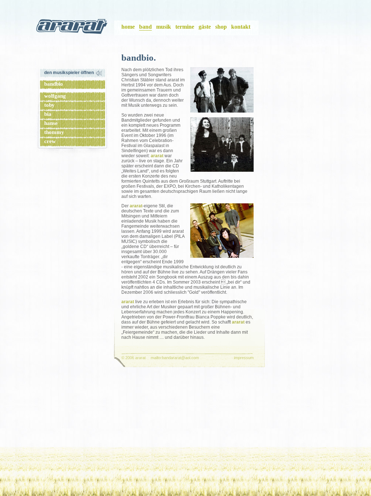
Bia (47, 114)
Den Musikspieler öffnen (69, 72)
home (128, 27)
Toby (49, 105)
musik (163, 27)
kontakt (240, 27)
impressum (244, 357)
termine (184, 27)
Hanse (51, 123)
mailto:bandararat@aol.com (175, 357)
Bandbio (53, 84)
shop (221, 27)
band (145, 27)
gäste (205, 27)
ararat (72, 28)
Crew (50, 141)
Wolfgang (55, 96)
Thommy (54, 132)
